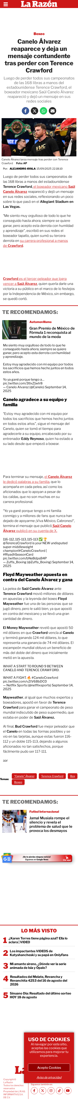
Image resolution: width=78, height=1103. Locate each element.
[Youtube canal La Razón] (67, 1090)
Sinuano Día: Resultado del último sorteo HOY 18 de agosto (40, 995)
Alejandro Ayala (23, 168)
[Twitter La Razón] (34, 111)
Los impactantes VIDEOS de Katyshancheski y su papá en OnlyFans (39, 953)
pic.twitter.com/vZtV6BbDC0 (25, 681)
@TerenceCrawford (17, 543)
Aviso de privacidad (49, 1077)
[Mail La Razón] (52, 111)
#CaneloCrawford (32, 551)
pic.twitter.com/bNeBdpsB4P (25, 558)
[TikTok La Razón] (59, 1090)
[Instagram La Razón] (51, 1090)
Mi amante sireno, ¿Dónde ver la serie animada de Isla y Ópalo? (38, 966)
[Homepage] (39, 4)
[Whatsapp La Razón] (43, 111)
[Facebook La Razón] (25, 111)
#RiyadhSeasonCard (18, 554)
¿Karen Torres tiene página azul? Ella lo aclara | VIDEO (38, 940)
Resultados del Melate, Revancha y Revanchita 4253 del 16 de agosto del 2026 (38, 980)
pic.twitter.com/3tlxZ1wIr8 (23, 383)
